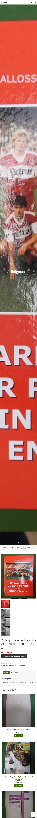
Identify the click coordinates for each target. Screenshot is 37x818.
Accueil (4, 547)
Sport (15, 665)
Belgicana (18, 271)
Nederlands (11, 665)
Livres (8, 547)
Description (6, 673)
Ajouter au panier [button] (19, 736)
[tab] (6, 672)
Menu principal (4, 2)
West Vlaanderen (21, 665)
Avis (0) (24, 673)
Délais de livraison (15, 673)
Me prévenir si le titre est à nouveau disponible (14, 656)
